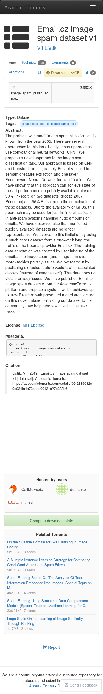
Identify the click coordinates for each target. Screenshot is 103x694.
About (34, 686)
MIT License (33, 325)
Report (53, 647)
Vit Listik (47, 48)
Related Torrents (51, 534)
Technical (32, 62)
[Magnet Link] (39, 72)
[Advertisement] (52, 439)
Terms (48, 686)
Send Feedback (83, 685)
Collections (15, 71)
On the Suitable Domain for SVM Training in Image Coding (47, 544)
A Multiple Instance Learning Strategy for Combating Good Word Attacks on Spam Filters (48, 562)
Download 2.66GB (65, 72)
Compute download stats (51, 520)
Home (11, 62)
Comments (63, 62)
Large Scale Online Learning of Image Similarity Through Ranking (45, 621)
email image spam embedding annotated (49, 123)
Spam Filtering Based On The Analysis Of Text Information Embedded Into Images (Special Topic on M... (49, 582)
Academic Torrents (24, 7)
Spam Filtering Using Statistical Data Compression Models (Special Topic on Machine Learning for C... (47, 603)
